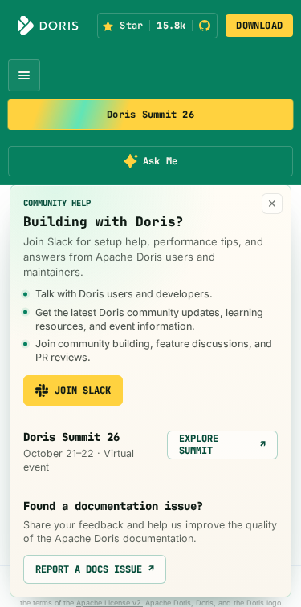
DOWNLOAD (259, 25)
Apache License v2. (109, 602)
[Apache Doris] (48, 25)
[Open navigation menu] (24, 75)
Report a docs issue (94, 569)
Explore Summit (222, 444)
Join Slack (83, 390)
